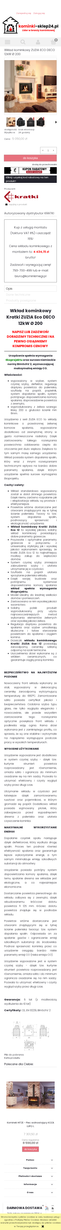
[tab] (30, 289)
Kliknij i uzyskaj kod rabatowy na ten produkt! (27, 179)
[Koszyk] (53, 41)
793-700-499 (22, 270)
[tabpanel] (30, 684)
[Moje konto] (38, 42)
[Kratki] (21, 196)
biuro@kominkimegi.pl (31, 276)
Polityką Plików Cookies (27, 1219)
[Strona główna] (30, 25)
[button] (7, 42)
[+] (53, 150)
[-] (42, 150)
